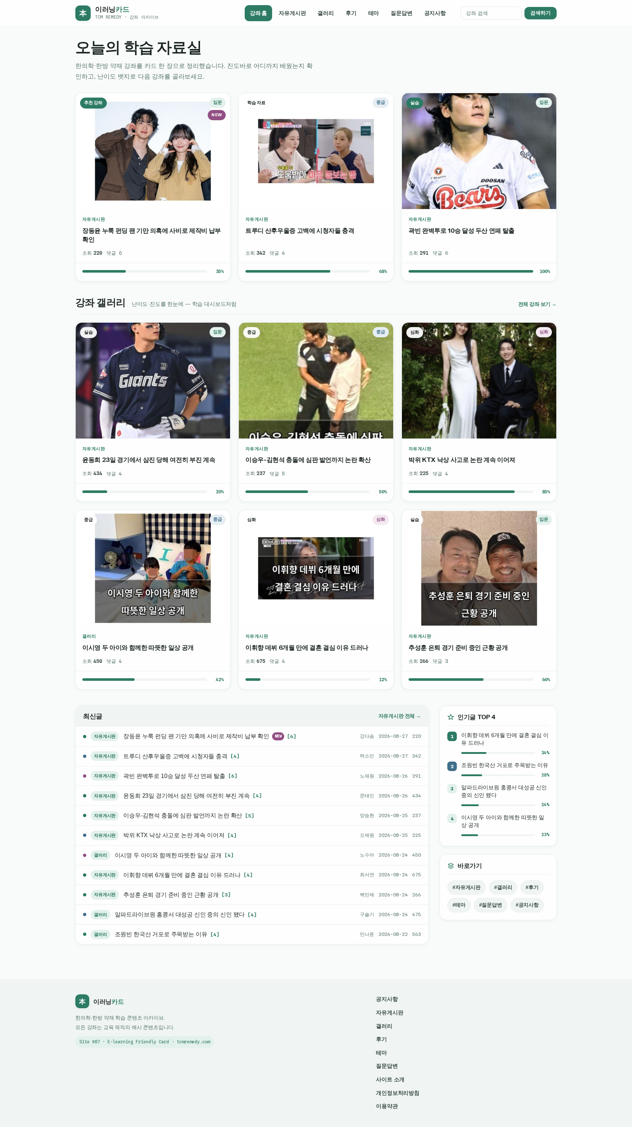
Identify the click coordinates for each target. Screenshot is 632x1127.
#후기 (532, 887)
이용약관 (387, 1106)
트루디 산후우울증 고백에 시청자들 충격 (299, 230)
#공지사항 (527, 905)
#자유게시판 (466, 887)
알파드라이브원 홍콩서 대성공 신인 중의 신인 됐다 (180, 914)
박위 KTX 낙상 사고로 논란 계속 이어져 (462, 459)
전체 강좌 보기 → (537, 304)
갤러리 (325, 13)
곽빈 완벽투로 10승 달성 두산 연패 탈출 (462, 230)
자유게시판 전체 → (400, 716)
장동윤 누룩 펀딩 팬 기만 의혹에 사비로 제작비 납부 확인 (151, 235)
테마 (373, 13)
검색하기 (540, 13)
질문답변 (401, 13)
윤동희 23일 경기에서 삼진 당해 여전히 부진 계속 (148, 459)
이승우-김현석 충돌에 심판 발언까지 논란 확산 (307, 459)
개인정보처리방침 (398, 1093)
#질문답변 (490, 905)
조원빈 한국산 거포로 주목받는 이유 (161, 934)
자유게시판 (292, 13)
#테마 (459, 905)
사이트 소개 (390, 1079)
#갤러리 (503, 887)
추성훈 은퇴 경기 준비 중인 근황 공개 (458, 647)
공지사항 (435, 13)
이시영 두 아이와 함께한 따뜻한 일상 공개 (138, 647)
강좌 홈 (258, 13)
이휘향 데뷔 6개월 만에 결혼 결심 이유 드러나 (306, 647)
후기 (351, 13)
